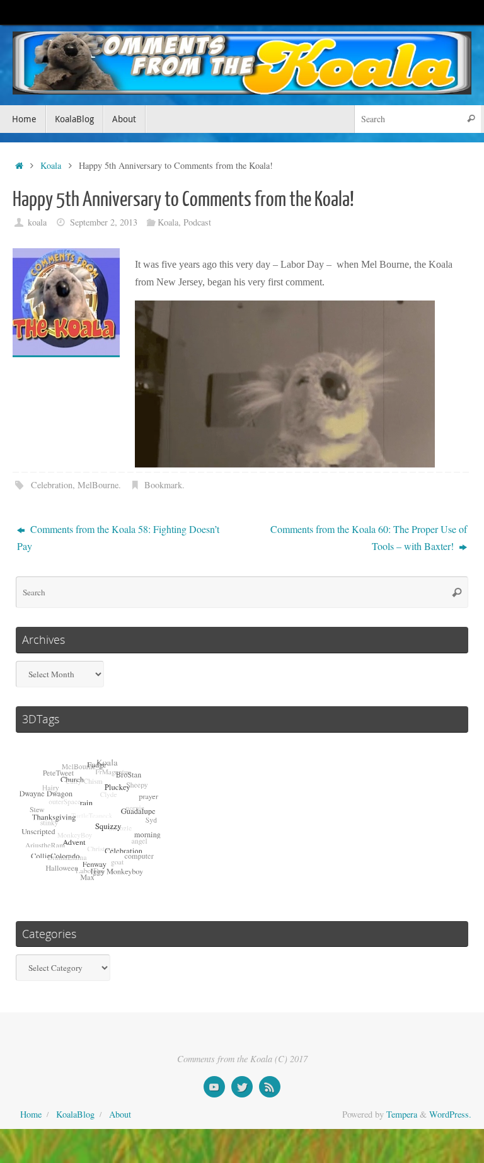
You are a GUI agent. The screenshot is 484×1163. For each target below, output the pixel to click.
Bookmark (163, 485)
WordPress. (450, 1114)
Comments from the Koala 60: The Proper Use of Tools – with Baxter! (368, 537)
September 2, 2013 (103, 222)
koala (37, 222)
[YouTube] (214, 1086)
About (120, 1114)
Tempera (401, 1114)
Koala (50, 165)
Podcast (197, 222)
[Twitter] (242, 1086)
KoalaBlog (75, 1114)
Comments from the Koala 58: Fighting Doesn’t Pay (118, 537)
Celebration (51, 485)
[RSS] (269, 1086)
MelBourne (98, 485)
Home (31, 1114)
